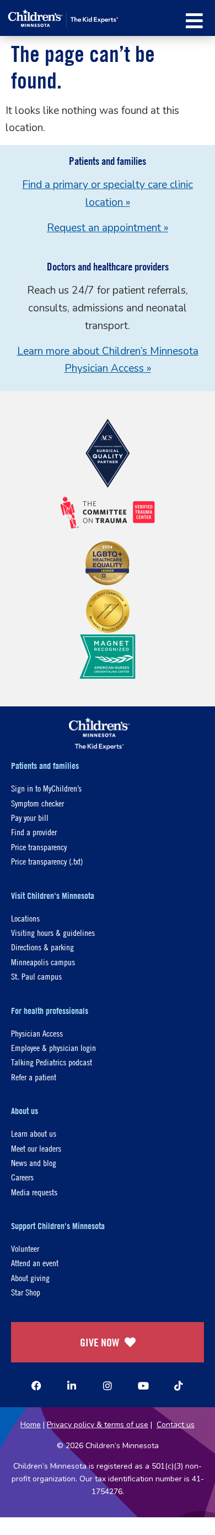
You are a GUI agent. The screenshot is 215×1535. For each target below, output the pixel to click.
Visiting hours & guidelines (53, 932)
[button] (194, 20)
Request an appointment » (107, 228)
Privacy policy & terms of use (97, 1424)
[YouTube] (143, 1386)
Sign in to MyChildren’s (46, 788)
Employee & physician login (53, 1047)
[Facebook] (36, 1386)
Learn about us (33, 1133)
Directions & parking (42, 946)
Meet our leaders (36, 1148)
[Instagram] (107, 1386)
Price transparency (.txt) (47, 861)
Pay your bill (30, 817)
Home (30, 1424)
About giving (30, 1277)
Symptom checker (37, 803)
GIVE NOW (99, 1342)
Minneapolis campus (43, 961)
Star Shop (25, 1292)
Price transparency (39, 846)
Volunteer (25, 1248)
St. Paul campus (36, 976)
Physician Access (37, 1033)
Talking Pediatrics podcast (51, 1062)
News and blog (33, 1162)
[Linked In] (72, 1386)
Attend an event (34, 1262)
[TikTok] (179, 1386)
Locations (25, 918)
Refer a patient (33, 1076)
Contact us (176, 1424)
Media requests (34, 1192)
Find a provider (34, 831)
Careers (22, 1177)
